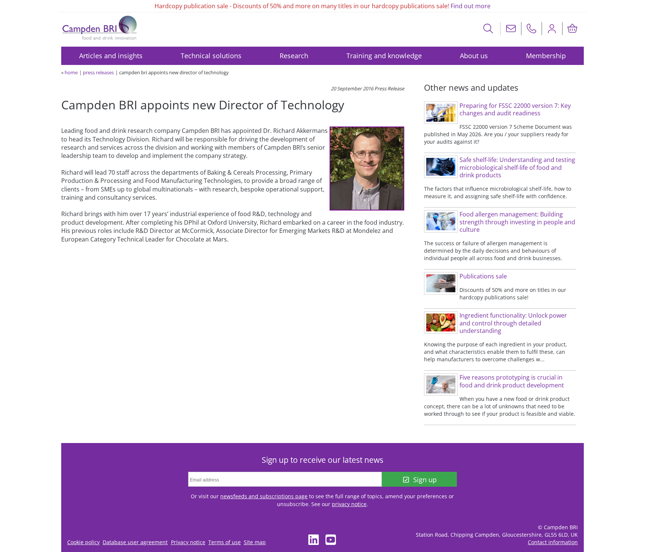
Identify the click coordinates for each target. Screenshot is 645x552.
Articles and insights (111, 55)
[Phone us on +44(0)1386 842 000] (532, 28)
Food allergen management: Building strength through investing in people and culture (517, 222)
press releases (98, 72)
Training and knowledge (384, 55)
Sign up (425, 479)
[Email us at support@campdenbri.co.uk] (511, 28)
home (71, 72)
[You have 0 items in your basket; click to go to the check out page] (573, 28)
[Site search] (488, 28)
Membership (546, 55)
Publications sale (483, 276)
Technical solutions (211, 55)
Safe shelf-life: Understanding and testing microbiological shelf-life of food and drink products (517, 167)
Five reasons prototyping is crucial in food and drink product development (511, 381)
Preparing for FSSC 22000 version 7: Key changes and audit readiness (515, 110)
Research (294, 55)
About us (474, 55)
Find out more (470, 6)
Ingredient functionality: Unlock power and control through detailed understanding (513, 323)
